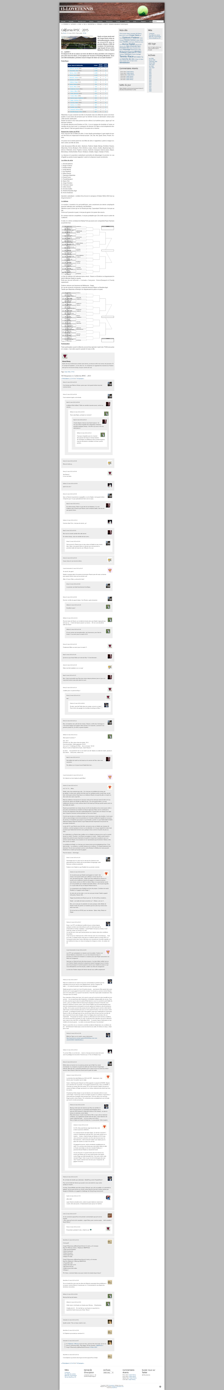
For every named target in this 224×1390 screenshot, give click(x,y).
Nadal (132, 44)
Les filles (127, 21)
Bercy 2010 (122, 35)
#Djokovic (71, 1343)
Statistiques (128, 54)
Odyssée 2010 (138, 44)
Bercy (139, 33)
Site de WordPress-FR (154, 38)
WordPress (114, 1387)
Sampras (122, 54)
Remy (64, 33)
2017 (150, 78)
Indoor (121, 42)
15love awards (123, 33)
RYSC (84, 33)
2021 (150, 72)
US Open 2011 (125, 60)
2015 (150, 81)
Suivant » (81, 378)
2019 (150, 75)
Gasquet (122, 40)
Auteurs (73, 24)
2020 (150, 74)
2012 (150, 86)
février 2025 (152, 63)
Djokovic (126, 37)
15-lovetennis (111, 1385)
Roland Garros (127, 52)
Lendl (129, 42)
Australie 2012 (134, 33)
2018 (150, 77)
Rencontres (109, 21)
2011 (150, 88)
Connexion (151, 33)
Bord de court (82, 21)
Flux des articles (154, 35)
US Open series (133, 60)
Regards (143, 21)
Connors (127, 35)
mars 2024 (151, 67)
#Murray (76, 1343)
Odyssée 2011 (123, 46)
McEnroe (137, 42)
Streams (99, 24)
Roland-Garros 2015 (136, 49)
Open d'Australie (131, 46)
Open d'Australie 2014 (135, 48)
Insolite (117, 21)
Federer (135, 37)
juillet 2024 (151, 64)
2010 (150, 89)
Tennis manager (136, 54)
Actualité (70, 21)
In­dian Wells (67, 372)
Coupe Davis (134, 35)
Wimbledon (125, 62)
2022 (150, 71)
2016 (150, 80)
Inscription (91, 24)
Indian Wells (139, 40)
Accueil (63, 21)
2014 (150, 83)
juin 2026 (151, 58)
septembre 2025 (153, 61)
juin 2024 (151, 66)
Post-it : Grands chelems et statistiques (116, 24)
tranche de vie (128, 59)
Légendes (100, 21)
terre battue (137, 57)
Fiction (141, 38)
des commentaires (155, 36)
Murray (125, 44)
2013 (150, 84)
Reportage (126, 49)
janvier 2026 (152, 60)
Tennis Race (127, 56)
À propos (66, 24)
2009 (150, 91)
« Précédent (65, 378)
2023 (150, 69)
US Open (136, 59)
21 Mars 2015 (93, 1347)
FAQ (85, 24)
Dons (79, 24)
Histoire (91, 21)
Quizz (133, 21)
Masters (133, 42)
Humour (133, 40)
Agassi (128, 33)
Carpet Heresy (130, 71)
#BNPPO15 (99, 1345)
